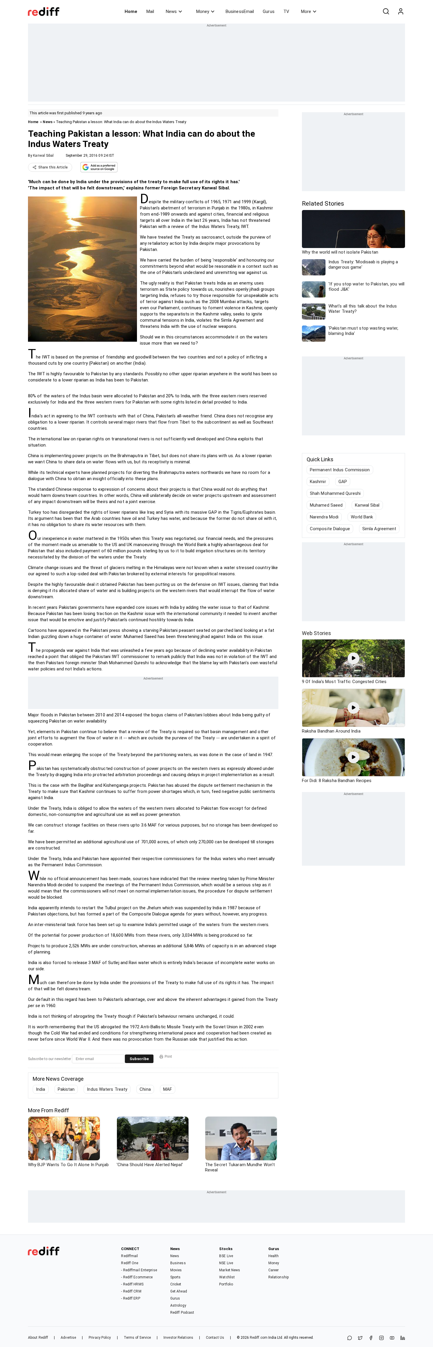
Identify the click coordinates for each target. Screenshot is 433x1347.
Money (202, 11)
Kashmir (318, 481)
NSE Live (226, 1263)
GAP (342, 481)
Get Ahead (178, 1291)
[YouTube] (392, 1338)
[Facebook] (370, 1338)
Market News (229, 1270)
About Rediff (38, 1338)
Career (273, 1270)
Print (168, 1057)
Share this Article (53, 167)
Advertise (68, 1338)
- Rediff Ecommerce (137, 1277)
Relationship (278, 1277)
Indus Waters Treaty (107, 1089)
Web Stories (316, 633)
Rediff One (129, 1263)
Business (178, 1263)
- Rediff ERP (130, 1298)
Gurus (269, 11)
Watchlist (227, 1277)
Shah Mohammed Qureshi (335, 493)
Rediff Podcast (182, 1312)
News (171, 11)
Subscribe (139, 1059)
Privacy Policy (100, 1338)
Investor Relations (178, 1338)
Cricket (175, 1284)
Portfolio (226, 1284)
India (40, 1089)
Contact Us (215, 1338)
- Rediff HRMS (132, 1284)
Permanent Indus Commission (340, 469)
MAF (167, 1089)
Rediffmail (129, 1256)
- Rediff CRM (131, 1291)
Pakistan (66, 1089)
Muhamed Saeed (326, 505)
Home (131, 11)
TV (286, 11)
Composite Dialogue (330, 528)
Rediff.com (258, 1338)
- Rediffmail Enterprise (139, 1270)
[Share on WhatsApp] (349, 1338)
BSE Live (226, 1256)
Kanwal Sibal (43, 155)
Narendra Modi (324, 517)
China (145, 1089)
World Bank (362, 517)
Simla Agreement (379, 528)
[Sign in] (400, 11)
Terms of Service (137, 1338)
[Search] (385, 11)
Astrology (178, 1305)
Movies (176, 1270)
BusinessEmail (240, 11)
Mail (150, 11)
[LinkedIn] (402, 1338)
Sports (175, 1277)
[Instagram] (381, 1338)
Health (273, 1256)
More (306, 11)
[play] (353, 658)
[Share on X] (360, 1338)
